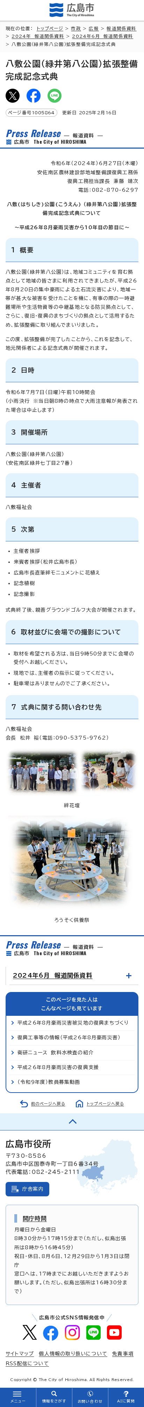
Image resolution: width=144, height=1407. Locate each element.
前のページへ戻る (48, 1104)
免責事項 (123, 1353)
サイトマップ (20, 1353)
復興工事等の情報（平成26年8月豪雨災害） (69, 1037)
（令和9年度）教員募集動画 (48, 1082)
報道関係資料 (121, 28)
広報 (94, 28)
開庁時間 (35, 1218)
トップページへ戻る (105, 1104)
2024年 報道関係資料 (38, 36)
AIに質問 (126, 1401)
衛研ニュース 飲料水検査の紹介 (55, 1052)
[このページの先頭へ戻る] (72, 1121)
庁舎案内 (33, 1189)
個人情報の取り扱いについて (73, 1353)
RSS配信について (27, 1363)
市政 (76, 28)
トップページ (50, 28)
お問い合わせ (90, 1401)
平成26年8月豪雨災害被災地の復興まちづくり (73, 1022)
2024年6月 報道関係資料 (102, 36)
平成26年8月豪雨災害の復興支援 (58, 1067)
